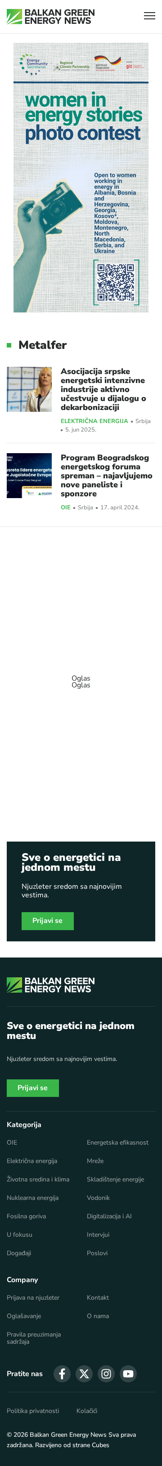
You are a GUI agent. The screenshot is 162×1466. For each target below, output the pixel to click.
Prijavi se (47, 921)
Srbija (143, 421)
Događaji (19, 1253)
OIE (66, 508)
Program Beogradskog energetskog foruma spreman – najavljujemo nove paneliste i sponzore (107, 475)
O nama (98, 1316)
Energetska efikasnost (117, 1142)
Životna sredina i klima (38, 1179)
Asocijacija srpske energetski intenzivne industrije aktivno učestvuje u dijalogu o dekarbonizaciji (103, 389)
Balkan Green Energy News (68, 1434)
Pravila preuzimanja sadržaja (34, 1338)
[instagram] (106, 1373)
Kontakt (98, 1297)
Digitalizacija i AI (109, 1216)
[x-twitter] (84, 1373)
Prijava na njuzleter (33, 1297)
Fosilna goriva (26, 1216)
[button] (149, 17)
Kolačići (86, 1411)
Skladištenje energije (115, 1179)
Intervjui (98, 1235)
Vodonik (98, 1198)
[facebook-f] (62, 1373)
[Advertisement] (81, 677)
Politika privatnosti (33, 1411)
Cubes (100, 1445)
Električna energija (94, 421)
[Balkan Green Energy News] (50, 16)
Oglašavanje (24, 1316)
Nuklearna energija (32, 1198)
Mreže (95, 1161)
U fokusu (19, 1235)
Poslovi (97, 1253)
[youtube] (128, 1373)
